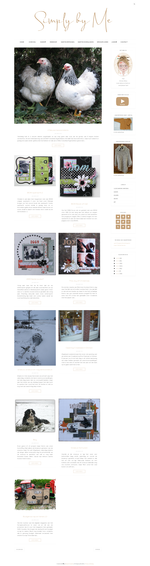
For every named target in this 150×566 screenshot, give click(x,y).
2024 (117, 263)
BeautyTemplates (69, 563)
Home (22, 42)
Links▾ (114, 42)
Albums (116, 192)
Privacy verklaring (89, 563)
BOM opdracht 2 (35, 193)
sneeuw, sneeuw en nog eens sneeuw (35, 370)
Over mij (32, 42)
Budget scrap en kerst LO (35, 516)
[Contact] (128, 227)
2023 (117, 266)
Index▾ (43, 42)
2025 (117, 261)
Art (115, 202)
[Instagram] (128, 222)
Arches (116, 198)
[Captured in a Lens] (118, 222)
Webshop (53, 42)
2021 (117, 271)
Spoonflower (102, 42)
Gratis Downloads (85, 42)
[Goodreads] (123, 222)
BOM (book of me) (79, 204)
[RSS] (118, 227)
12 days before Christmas (121, 188)
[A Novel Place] (128, 217)
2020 (117, 273)
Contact (124, 42)
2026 (117, 258)
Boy (35, 440)
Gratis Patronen (67, 42)
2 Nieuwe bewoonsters (58, 130)
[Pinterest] (123, 217)
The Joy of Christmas (79, 281)
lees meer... (58, 145)
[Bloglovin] (118, 217)
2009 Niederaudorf (35, 279)
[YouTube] (123, 227)
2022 (117, 268)
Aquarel (116, 195)
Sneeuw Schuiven (79, 448)
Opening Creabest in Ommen (79, 348)
